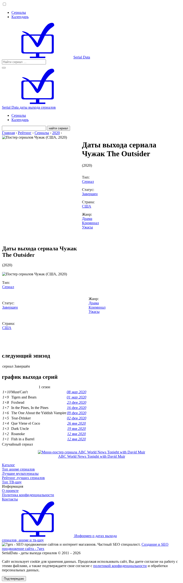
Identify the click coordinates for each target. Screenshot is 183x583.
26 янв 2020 (76, 423)
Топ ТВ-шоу (12, 482)
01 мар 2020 (76, 397)
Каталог (8, 465)
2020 (56, 133)
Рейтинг (24, 133)
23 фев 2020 (76, 402)
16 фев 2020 (76, 408)
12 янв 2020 (76, 434)
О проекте (10, 491)
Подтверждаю (14, 578)
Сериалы (18, 12)
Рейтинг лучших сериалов (23, 478)
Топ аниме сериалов (18, 469)
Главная (8, 133)
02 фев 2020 (76, 418)
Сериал (88, 182)
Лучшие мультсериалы (20, 473)
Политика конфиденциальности (28, 495)
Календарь (20, 17)
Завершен (90, 194)
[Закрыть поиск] (4, 67)
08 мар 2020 (76, 392)
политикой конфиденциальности (120, 566)
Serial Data (81, 57)
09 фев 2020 (76, 413)
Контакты (10, 499)
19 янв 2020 (76, 429)
